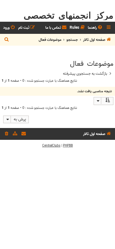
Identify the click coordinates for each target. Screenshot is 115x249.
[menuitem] (95, 28)
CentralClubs (51, 145)
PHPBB (68, 145)
